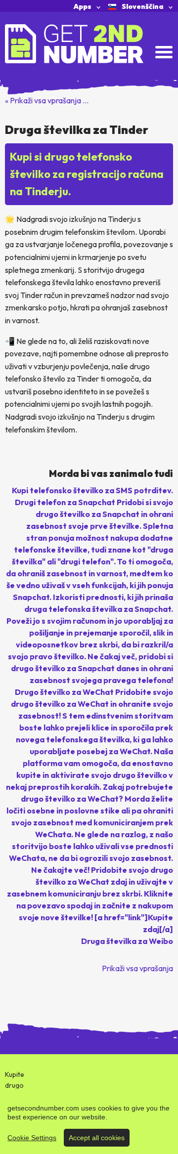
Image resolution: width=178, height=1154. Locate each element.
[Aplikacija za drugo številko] (74, 43)
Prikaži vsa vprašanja (137, 968)
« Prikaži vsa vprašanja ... (47, 100)
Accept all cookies (97, 1138)
